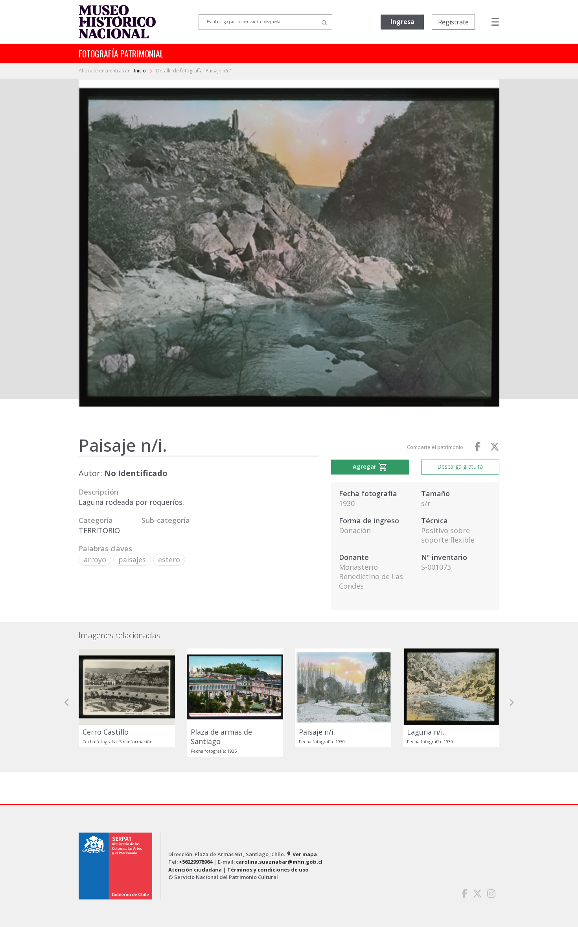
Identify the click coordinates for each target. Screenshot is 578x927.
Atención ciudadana (195, 869)
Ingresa (402, 21)
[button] (67, 702)
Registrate (453, 22)
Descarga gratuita (460, 466)
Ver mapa (301, 854)
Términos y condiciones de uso (268, 869)
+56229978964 (195, 861)
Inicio (140, 70)
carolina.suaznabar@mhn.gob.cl (279, 861)
